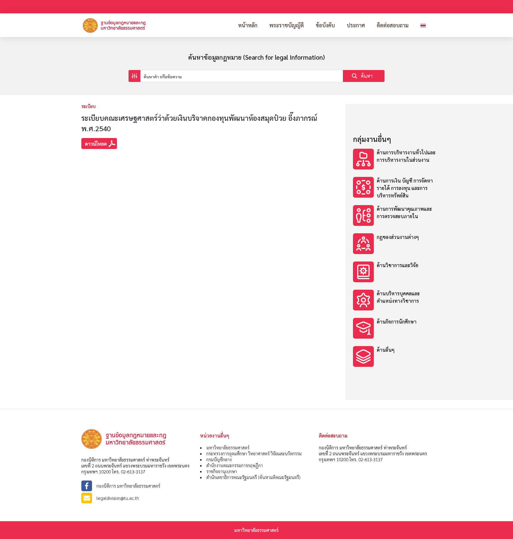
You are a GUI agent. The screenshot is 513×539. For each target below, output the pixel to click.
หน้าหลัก (247, 25)
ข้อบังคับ (325, 25)
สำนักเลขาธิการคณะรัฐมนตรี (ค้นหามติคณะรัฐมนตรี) (253, 477)
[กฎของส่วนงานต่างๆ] (394, 244)
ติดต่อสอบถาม (392, 25)
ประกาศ (356, 25)
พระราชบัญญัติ (286, 25)
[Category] (394, 160)
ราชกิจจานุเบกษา (221, 471)
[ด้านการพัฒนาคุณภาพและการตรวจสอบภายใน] (394, 216)
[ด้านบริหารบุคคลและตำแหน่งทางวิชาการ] (394, 301)
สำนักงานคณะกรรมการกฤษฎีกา (234, 465)
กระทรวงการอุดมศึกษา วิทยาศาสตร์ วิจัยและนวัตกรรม (254, 453)
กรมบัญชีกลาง (219, 459)
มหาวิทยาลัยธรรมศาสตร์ (227, 447)
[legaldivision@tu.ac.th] (137, 498)
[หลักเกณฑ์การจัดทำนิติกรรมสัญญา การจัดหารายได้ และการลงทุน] (394, 272)
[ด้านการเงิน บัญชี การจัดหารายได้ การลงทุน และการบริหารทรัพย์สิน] (394, 188)
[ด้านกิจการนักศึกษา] (394, 329)
